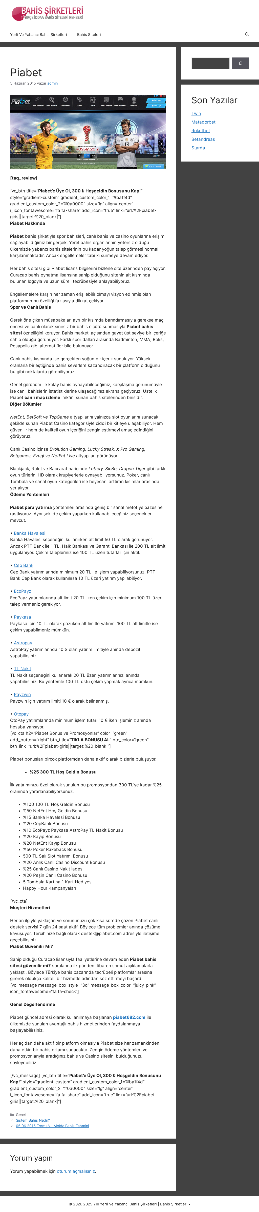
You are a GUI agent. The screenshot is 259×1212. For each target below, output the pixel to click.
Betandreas (203, 139)
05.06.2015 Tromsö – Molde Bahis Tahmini (52, 1126)
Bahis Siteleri (89, 34)
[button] (247, 34)
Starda (198, 147)
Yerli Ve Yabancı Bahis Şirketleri (38, 34)
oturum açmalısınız (76, 1171)
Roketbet (200, 130)
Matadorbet (203, 122)
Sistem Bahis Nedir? (33, 1120)
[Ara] (240, 63)
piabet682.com (129, 1017)
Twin (196, 113)
